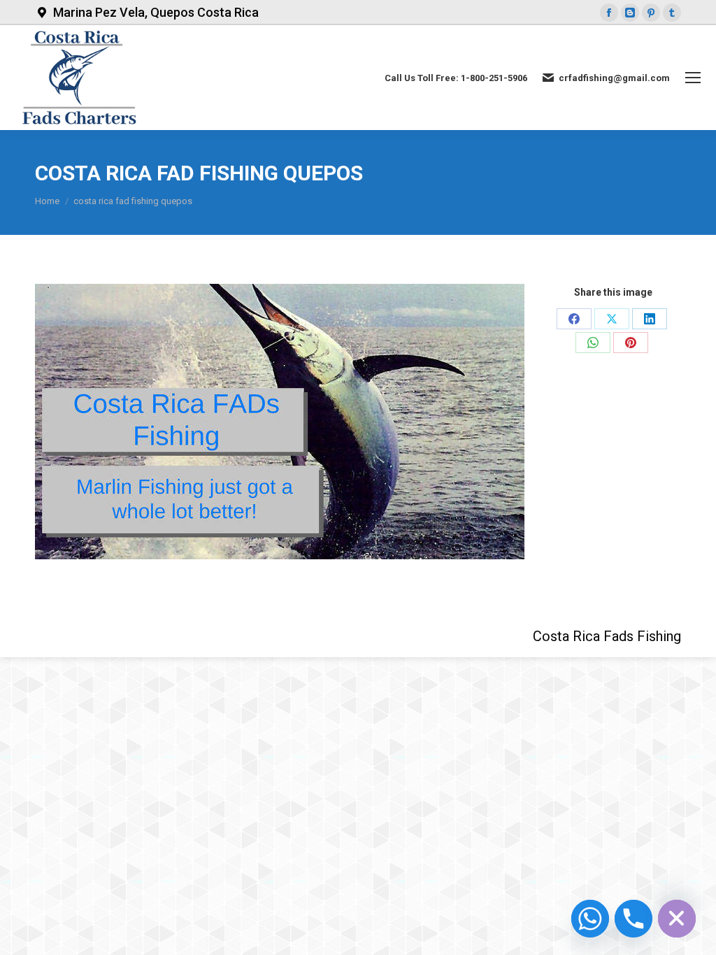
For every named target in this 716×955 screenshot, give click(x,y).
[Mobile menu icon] (693, 78)
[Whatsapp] (590, 919)
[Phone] (633, 919)
